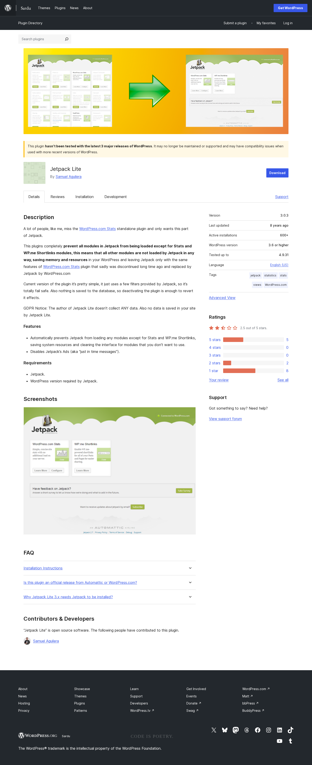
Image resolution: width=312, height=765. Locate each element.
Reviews (57, 196)
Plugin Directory (30, 23)
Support (281, 196)
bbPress (250, 703)
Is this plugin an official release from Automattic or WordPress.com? (80, 582)
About (22, 689)
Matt (247, 696)
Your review (219, 380)
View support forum (225, 418)
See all (283, 380)
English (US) (279, 265)
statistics (270, 275)
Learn (134, 689)
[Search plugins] (66, 39)
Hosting (24, 703)
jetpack (256, 275)
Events (191, 696)
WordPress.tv (142, 710)
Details (34, 196)
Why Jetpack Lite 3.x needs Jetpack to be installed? (68, 597)
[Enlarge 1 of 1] (189, 413)
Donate (193, 703)
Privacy (23, 710)
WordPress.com (276, 284)
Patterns (80, 710)
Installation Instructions (43, 568)
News (22, 696)
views (257, 284)
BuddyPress (253, 710)
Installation (84, 196)
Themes (80, 696)
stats (283, 275)
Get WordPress (290, 8)
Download (277, 173)
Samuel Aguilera (69, 176)
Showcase (82, 689)
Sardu (66, 736)
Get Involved (196, 689)
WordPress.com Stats (97, 228)
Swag (192, 710)
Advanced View (222, 297)
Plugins (79, 703)
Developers (139, 703)
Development (115, 196)
